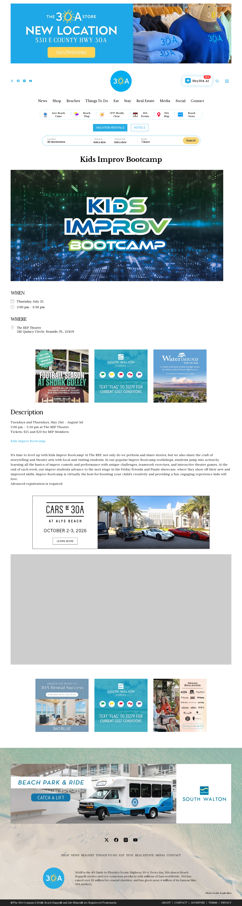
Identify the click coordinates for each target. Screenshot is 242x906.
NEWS (75, 855)
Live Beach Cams (58, 114)
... (104, 142)
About (166, 903)
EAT (122, 855)
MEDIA (160, 855)
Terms (213, 903)
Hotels (139, 127)
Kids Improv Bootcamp (28, 441)
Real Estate (145, 101)
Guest (144, 139)
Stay (127, 101)
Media (165, 101)
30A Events (145, 114)
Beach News (191, 114)
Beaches (73, 101)
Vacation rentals (110, 127)
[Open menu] (227, 81)
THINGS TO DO (106, 855)
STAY (129, 855)
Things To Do (96, 101)
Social (180, 101)
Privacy (226, 903)
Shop (56, 101)
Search (191, 140)
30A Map (166, 114)
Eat (116, 101)
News (42, 101)
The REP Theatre (29, 328)
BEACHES (87, 855)
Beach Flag (86, 114)
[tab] (110, 127)
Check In (98, 139)
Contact (197, 101)
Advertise (198, 903)
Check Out (120, 139)
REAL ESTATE (144, 855)
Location (51, 139)
